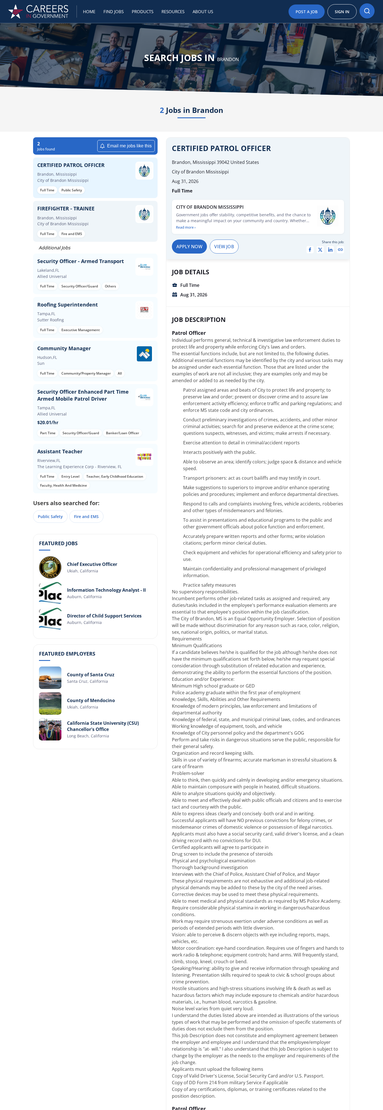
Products (142, 11)
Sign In (342, 11)
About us (203, 11)
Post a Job (307, 11)
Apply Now (189, 246)
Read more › (186, 227)
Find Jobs (113, 11)
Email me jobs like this (129, 145)
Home (89, 11)
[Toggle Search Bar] (367, 10)
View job (224, 246)
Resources (172, 11)
